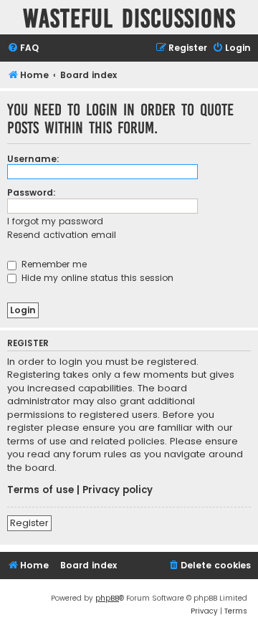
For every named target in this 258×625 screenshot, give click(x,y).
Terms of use (40, 490)
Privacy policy (117, 490)
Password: (31, 192)
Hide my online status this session (96, 278)
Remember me (53, 264)
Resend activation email (61, 234)
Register (29, 523)
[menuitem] (23, 48)
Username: (33, 159)
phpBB (107, 598)
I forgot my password (55, 221)
